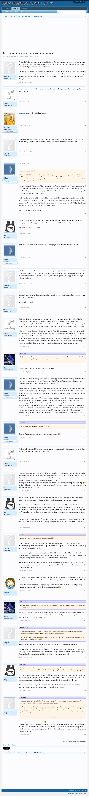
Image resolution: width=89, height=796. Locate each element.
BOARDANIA (14, 56)
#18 (85, 590)
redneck (27, 56)
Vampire (22, 113)
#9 (85, 307)
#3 (85, 125)
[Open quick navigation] (85, 16)
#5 (85, 213)
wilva (5, 310)
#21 (85, 690)
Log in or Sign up (79, 1)
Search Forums (8, 11)
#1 (85, 82)
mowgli (6, 592)
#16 (85, 527)
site (48, 67)
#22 (85, 734)
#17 (85, 570)
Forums (15, 8)
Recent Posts (18, 11)
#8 (85, 283)
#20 (85, 657)
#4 (85, 152)
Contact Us (72, 790)
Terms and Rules (73, 793)
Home (8, 8)
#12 (85, 416)
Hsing (5, 178)
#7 (85, 257)
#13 (85, 437)
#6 (85, 233)
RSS (85, 790)
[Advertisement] (44, 35)
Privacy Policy (83, 793)
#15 (85, 490)
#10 (85, 346)
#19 (85, 620)
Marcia (5, 368)
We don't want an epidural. (27, 171)
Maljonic (6, 128)
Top (82, 790)
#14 (85, 461)
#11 (85, 372)
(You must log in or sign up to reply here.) (74, 741)
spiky (5, 235)
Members (24, 8)
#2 (85, 101)
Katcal (5, 103)
